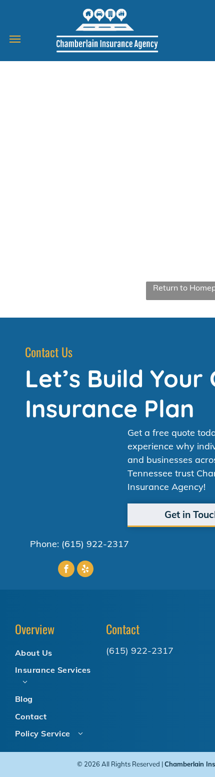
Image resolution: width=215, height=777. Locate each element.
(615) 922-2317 (95, 544)
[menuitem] (56, 652)
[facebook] (66, 570)
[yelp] (85, 570)
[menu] (15, 39)
